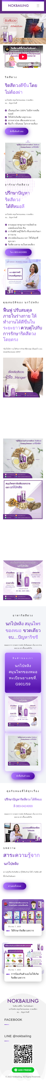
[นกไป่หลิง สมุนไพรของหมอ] (21, 5)
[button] (2, 28)
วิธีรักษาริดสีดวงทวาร (22, 930)
